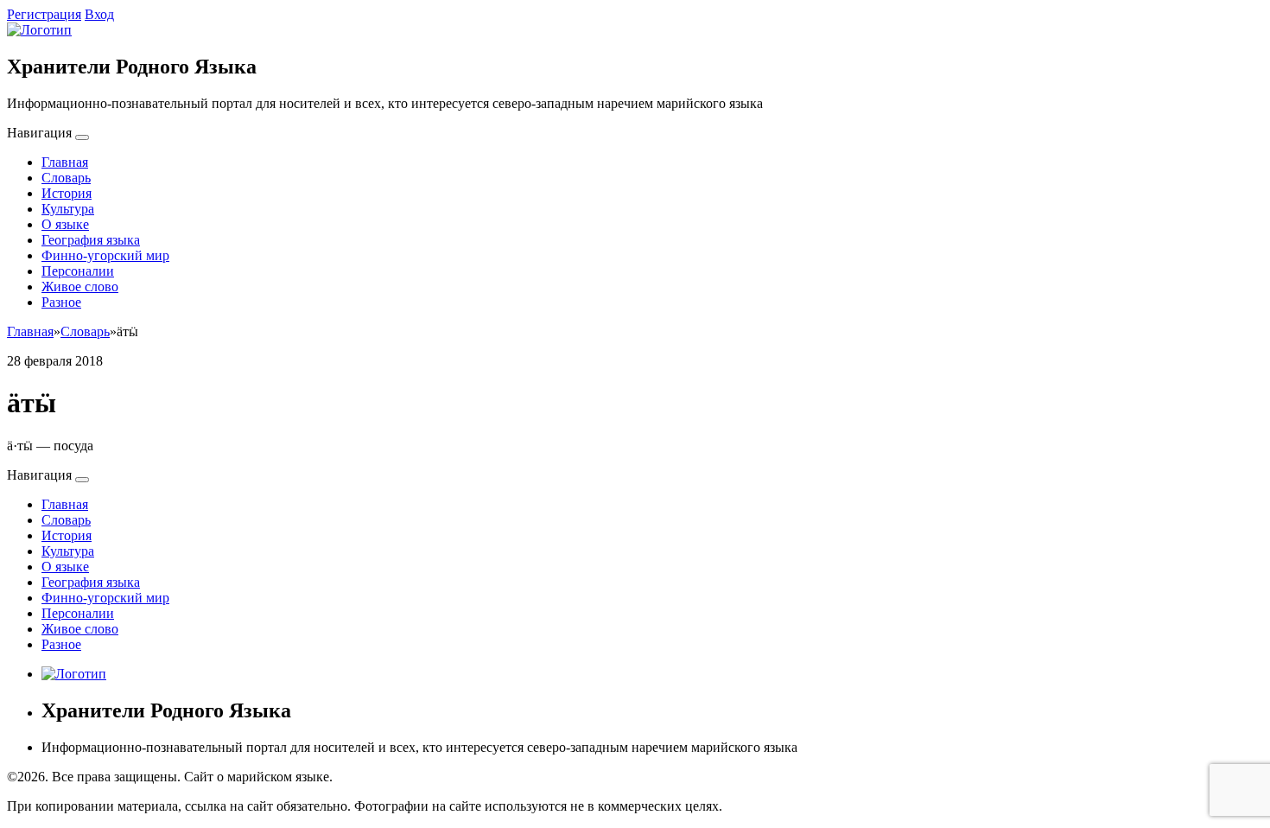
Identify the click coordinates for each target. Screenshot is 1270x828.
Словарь (66, 177)
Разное (61, 302)
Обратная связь (381, 776)
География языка (90, 239)
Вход (99, 14)
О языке (65, 224)
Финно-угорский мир (105, 255)
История (66, 193)
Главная (64, 162)
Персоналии (77, 271)
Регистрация (44, 14)
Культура (67, 208)
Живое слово (79, 286)
